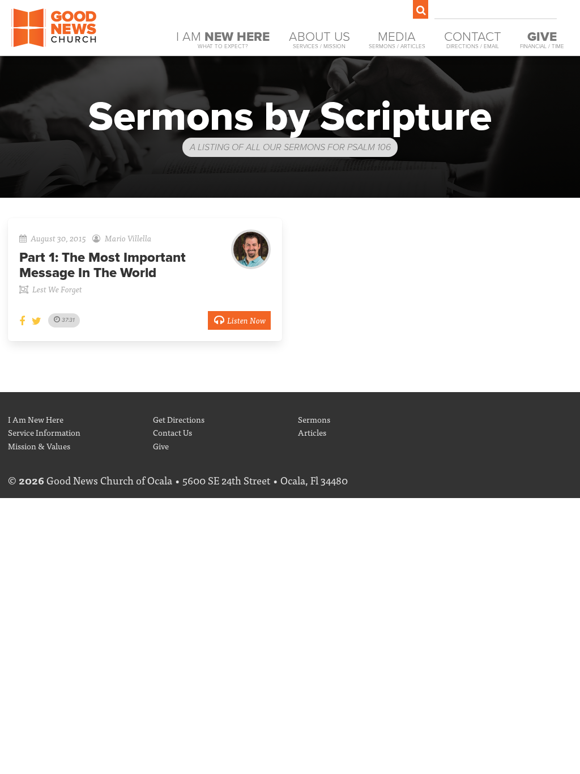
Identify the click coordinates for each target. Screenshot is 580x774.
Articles (312, 432)
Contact (472, 39)
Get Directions (178, 419)
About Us (319, 39)
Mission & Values (39, 445)
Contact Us (172, 432)
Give (161, 445)
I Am (223, 39)
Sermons (314, 419)
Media (397, 39)
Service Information (44, 432)
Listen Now (246, 319)
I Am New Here (35, 419)
